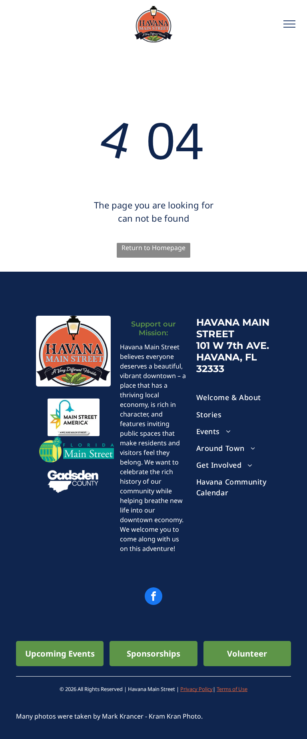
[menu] (289, 24)
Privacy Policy (196, 689)
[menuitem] (233, 397)
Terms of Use (232, 689)
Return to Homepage (153, 247)
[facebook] (153, 597)
